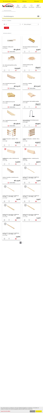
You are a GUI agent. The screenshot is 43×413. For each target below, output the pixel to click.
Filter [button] (7, 27)
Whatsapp (14, 1)
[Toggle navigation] (38, 16)
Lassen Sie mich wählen (5, 411)
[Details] (24, 52)
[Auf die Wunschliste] (29, 52)
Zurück (4, 20)
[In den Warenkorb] (36, 52)
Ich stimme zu (38, 411)
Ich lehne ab (32, 411)
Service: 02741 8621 (7, 1)
